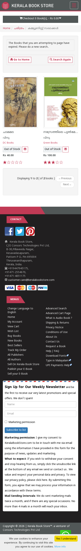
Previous (65, 178)
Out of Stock (12, 149)
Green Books (50, 143)
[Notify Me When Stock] (25, 149)
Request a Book (56, 346)
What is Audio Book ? (59, 318)
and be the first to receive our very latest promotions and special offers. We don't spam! (40, 392)
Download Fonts (56, 356)
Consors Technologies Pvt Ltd (21, 530)
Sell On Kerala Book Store (23, 364)
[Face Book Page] (10, 235)
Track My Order (17, 350)
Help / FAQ (52, 351)
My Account (15, 322)
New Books (15, 340)
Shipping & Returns (57, 322)
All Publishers (16, 355)
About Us (51, 337)
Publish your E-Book (20, 369)
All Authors (14, 359)
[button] (40, 19)
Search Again (61, 59)
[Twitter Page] (20, 235)
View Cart (13, 326)
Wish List (13, 331)
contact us (60, 469)
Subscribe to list (16, 430)
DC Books (8, 143)
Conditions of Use (57, 332)
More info (60, 546)
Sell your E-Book (18, 374)
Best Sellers (15, 345)
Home (6, 28)
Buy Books (14, 336)
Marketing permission (21, 422)
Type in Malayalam (57, 360)
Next (67, 184)
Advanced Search (56, 308)
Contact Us (53, 341)
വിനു (6, 138)
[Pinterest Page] (31, 235)
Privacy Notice (54, 327)
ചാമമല (8, 132)
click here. (42, 480)
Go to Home (21, 59)
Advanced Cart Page (58, 313)
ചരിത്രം (19, 28)
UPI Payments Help (58, 365)
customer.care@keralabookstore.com (30, 280)
